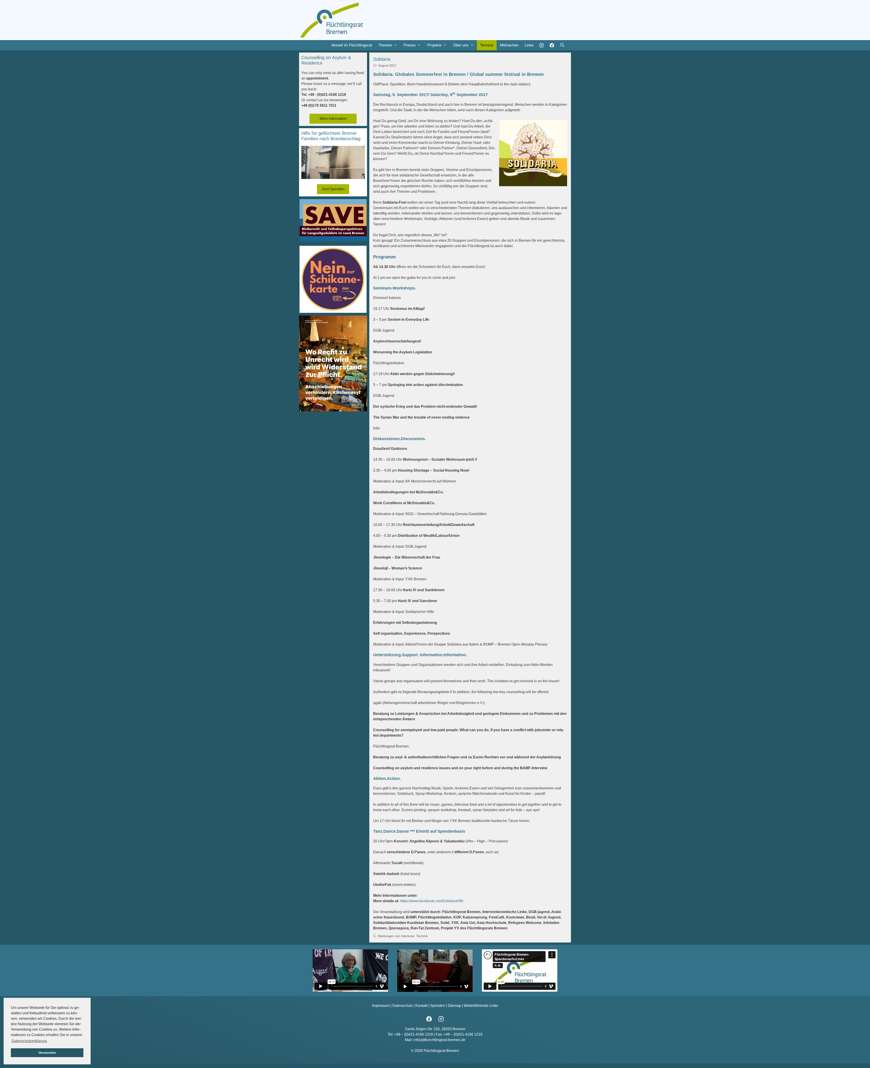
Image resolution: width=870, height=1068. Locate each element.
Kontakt (421, 1006)
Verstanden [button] (47, 1052)
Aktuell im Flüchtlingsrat (351, 45)
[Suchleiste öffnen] (562, 45)
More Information (333, 119)
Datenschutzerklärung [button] (29, 1041)
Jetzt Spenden (333, 189)
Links (529, 45)
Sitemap (454, 1006)
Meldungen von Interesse (396, 936)
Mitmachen (509, 45)
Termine (486, 45)
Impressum (381, 1006)
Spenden (437, 1006)
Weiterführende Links (481, 1006)
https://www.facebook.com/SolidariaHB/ (431, 901)
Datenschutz (402, 1006)
